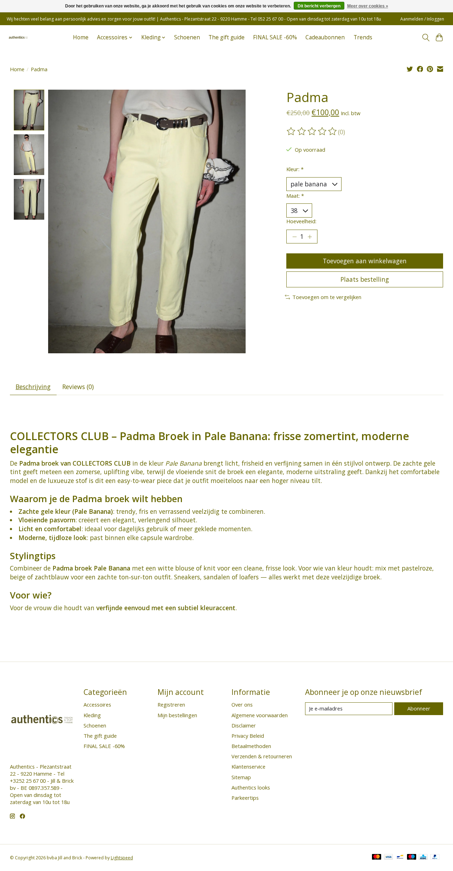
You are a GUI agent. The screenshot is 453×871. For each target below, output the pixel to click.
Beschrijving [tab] (33, 386)
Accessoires (97, 704)
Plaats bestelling (364, 279)
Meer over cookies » (367, 6)
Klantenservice (248, 766)
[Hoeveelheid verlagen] (294, 237)
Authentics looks (250, 787)
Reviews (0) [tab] (78, 386)
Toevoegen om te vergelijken (326, 296)
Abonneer (418, 708)
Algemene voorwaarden (259, 715)
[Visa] (388, 857)
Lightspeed (122, 858)
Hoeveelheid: (301, 221)
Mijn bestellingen (177, 715)
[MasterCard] (376, 857)
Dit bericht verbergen (319, 6)
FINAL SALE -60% (275, 37)
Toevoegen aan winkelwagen (365, 261)
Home (80, 37)
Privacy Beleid (247, 735)
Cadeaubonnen (325, 37)
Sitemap (241, 777)
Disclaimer (243, 725)
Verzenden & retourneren (261, 756)
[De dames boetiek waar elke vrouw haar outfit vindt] (18, 37)
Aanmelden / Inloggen (422, 19)
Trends (363, 37)
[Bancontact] (400, 857)
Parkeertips (245, 797)
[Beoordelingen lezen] (312, 131)
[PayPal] (435, 857)
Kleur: (295, 169)
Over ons (242, 704)
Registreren (171, 704)
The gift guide (226, 37)
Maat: (295, 195)
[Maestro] (411, 857)
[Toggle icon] (425, 37)
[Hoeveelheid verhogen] (310, 237)
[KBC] (423, 857)
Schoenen (187, 37)
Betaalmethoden (251, 745)
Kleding (92, 715)
